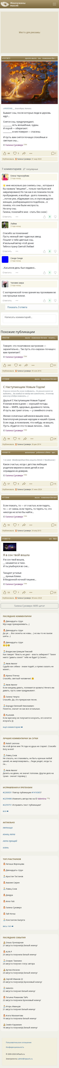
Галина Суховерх (14, 145)
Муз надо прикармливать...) (16, 624)
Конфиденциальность (15, 1047)
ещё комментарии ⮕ (13, 727)
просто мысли (30, 58)
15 (19, 438)
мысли (27, 338)
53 (9, 592)
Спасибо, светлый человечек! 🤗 (18, 678)
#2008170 (6, 452)
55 (9, 525)
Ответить (7, 216)
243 (9, 365)
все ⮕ (6, 811)
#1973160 (8, 108)
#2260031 (7, 792)
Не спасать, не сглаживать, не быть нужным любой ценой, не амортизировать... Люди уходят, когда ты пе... (27, 761)
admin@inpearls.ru (25, 1059)
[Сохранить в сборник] (15, 153)
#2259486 (7, 798)
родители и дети (43, 452)
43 (20, 365)
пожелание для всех (50, 58)
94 (9, 438)
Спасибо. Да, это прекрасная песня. (20, 699)
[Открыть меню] (54, 4)
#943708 (5, 338)
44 (9, 153)
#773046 (5, 497)
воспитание (30, 452)
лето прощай (10, 840)
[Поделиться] (24, 153)
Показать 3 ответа (17, 307)
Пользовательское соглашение (18, 1042)
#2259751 (7, 805)
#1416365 (36, 792)
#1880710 (6, 539)
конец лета (9, 834)
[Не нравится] (55, 216)
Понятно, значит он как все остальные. (21, 708)
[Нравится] (4, 153)
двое (55, 539)
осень (6, 847)
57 (9, 483)
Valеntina (42, 798)
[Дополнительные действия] (30, 153)
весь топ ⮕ (8, 926)
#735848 (5, 379)
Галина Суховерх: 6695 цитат (29, 605)
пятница (7, 827)
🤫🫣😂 (6, 645)
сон (50, 539)
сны (39, 58)
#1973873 (6, 58)
